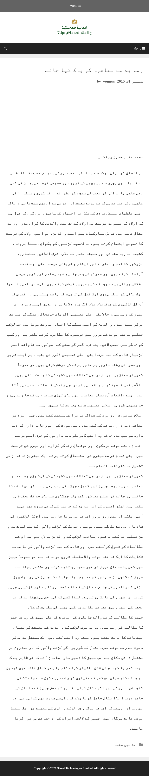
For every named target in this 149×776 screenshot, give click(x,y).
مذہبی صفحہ (125, 744)
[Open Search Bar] (5, 48)
